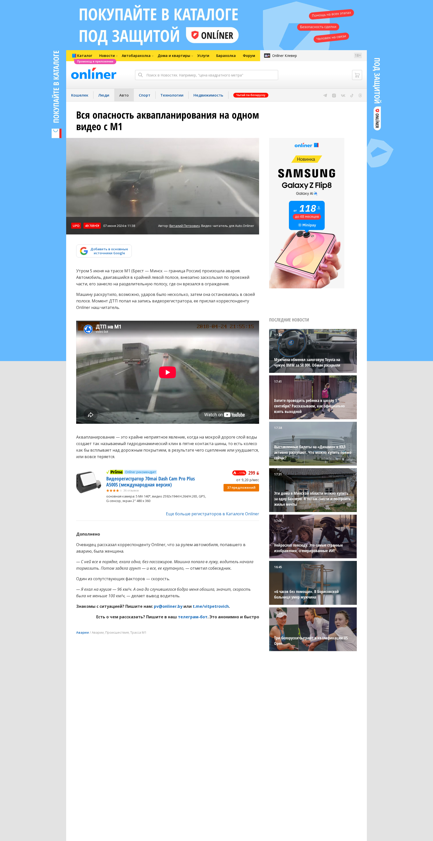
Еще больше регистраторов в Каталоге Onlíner (212, 514)
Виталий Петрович (184, 225)
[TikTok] (352, 95)
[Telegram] (325, 95)
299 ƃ (253, 472)
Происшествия (117, 632)
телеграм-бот (192, 617)
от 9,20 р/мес (247, 479)
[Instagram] (334, 95)
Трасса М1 (138, 632)
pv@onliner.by (168, 606)
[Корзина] (357, 75)
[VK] (343, 95)
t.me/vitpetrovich (211, 606)
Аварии (82, 632)
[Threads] (360, 95)
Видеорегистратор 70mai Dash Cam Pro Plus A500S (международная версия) (150, 481)
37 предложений (241, 487)
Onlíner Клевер (284, 55)
